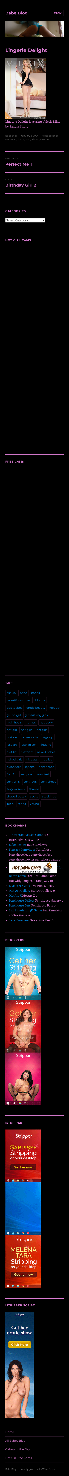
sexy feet (42, 774)
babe (21, 139)
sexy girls (13, 781)
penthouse (46, 767)
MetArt (12, 752)
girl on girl (14, 715)
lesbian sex (28, 744)
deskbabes (14, 707)
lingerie (46, 744)
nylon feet (14, 767)
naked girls (14, 759)
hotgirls (41, 730)
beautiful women (19, 700)
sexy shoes (48, 781)
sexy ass (26, 774)
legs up (48, 737)
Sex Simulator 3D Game (25, 910)
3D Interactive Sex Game (26, 835)
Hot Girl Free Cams (18, 1458)
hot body (46, 722)
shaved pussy (16, 796)
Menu (58, 12)
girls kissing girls (36, 715)
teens (22, 804)
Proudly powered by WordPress (37, 1469)
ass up (11, 693)
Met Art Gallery (19, 890)
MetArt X (10, 139)
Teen (10, 804)
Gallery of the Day (17, 1449)
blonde (40, 700)
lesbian (12, 744)
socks (34, 796)
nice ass (32, 759)
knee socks (31, 737)
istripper (13, 737)
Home (9, 1432)
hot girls (30, 139)
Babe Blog (16, 13)
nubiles (47, 759)
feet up (54, 707)
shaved (34, 789)
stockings (49, 796)
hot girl (12, 730)
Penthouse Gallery (21, 900)
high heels (14, 722)
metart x (27, 752)
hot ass (31, 722)
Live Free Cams (19, 885)
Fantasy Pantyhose (22, 849)
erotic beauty (35, 707)
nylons (29, 767)
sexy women (43, 139)
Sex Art (12, 774)
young (34, 804)
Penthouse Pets (20, 905)
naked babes (46, 752)
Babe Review (17, 844)
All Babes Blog (50, 135)
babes (35, 693)
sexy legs (30, 781)
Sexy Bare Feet (19, 920)
